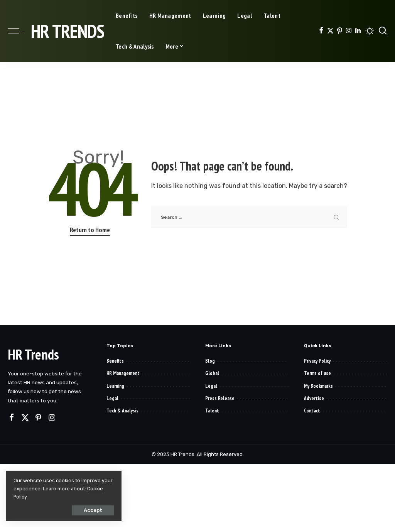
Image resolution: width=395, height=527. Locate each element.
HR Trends (67, 30)
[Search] (382, 31)
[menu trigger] (19, 31)
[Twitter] (330, 31)
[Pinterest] (339, 31)
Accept (93, 510)
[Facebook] (321, 31)
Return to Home (90, 230)
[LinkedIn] (358, 31)
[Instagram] (349, 31)
